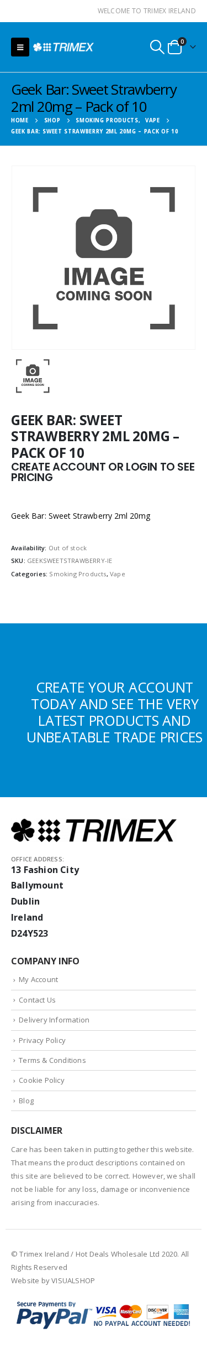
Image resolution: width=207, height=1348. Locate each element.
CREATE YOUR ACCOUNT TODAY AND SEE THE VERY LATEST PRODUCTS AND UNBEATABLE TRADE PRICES (114, 712)
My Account (38, 979)
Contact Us (37, 1000)
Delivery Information (54, 1020)
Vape (117, 574)
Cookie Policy (42, 1080)
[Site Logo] (63, 47)
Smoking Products (77, 574)
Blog (26, 1101)
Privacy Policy (42, 1040)
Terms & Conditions (52, 1060)
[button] (20, 47)
